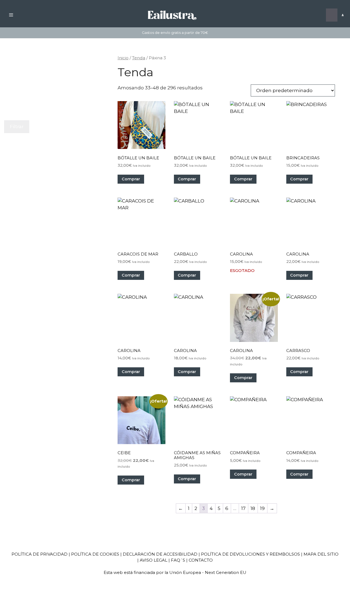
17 (243, 508)
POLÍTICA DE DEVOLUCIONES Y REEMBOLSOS (250, 554)
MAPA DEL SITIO (321, 554)
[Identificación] (342, 15)
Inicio (123, 57)
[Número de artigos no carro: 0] (331, 15)
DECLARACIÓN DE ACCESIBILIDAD (160, 554)
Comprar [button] (131, 179)
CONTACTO (201, 560)
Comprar (299, 275)
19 (262, 508)
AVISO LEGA (152, 560)
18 (252, 508)
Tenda (138, 57)
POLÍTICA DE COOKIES (95, 554)
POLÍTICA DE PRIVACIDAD (39, 554)
